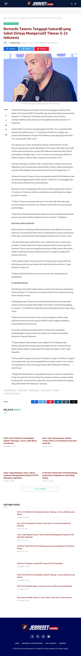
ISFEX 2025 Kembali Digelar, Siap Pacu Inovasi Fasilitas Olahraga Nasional (44, 586)
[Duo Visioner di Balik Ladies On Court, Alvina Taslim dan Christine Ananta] (9, 600)
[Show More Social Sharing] (51, 49)
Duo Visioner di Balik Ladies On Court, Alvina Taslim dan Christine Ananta (44, 597)
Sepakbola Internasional (32, 643)
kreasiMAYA (39, 648)
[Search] (75, 3)
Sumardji (56, 390)
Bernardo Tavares (10, 390)
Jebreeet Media (15, 43)
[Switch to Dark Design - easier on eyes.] (71, 4)
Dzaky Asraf (22, 390)
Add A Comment (40, 489)
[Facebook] (6, 115)
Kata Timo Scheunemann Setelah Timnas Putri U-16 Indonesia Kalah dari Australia (59, 440)
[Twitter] (6, 120)
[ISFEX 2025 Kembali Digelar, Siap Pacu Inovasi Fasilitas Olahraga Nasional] (9, 589)
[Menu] (6, 3)
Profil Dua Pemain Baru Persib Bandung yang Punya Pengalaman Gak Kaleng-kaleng (59, 475)
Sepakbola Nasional (11, 23)
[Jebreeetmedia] (40, 3)
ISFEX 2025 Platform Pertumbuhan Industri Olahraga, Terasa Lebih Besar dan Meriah (20, 440)
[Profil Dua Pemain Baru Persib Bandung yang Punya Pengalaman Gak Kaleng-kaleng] (59, 460)
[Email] (6, 134)
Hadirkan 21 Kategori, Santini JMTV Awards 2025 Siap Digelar (40, 563)
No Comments (41, 43)
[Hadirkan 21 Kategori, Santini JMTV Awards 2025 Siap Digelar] (9, 566)
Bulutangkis (51, 643)
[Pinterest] (6, 129)
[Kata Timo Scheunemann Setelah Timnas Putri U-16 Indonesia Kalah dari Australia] (59, 425)
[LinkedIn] (6, 125)
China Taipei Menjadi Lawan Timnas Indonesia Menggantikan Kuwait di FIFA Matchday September (21, 475)
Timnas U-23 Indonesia (12, 393)
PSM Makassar (34, 390)
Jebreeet (62, 643)
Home (5, 18)
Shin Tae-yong (45, 390)
